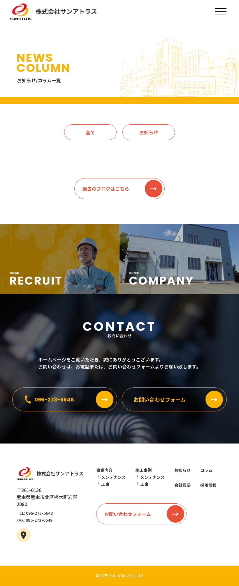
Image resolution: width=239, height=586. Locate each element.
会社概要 (182, 485)
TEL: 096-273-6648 (35, 513)
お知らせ (148, 132)
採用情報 (208, 485)
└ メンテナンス (111, 477)
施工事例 (143, 470)
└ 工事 (102, 484)
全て (90, 132)
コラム (206, 470)
